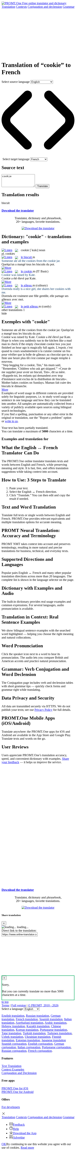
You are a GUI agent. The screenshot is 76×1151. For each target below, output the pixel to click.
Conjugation (45, 6)
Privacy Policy (43, 709)
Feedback (19, 1124)
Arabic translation (55, 1022)
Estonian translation (28, 1040)
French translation (27, 1019)
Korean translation (27, 1029)
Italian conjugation (29, 1047)
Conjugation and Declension (19, 1073)
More (5, 389)
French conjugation (40, 1050)
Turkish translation (34, 1033)
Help (16, 1129)
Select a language (12, 1009)
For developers (11, 1107)
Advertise (19, 1137)
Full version (18, 1005)
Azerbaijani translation (29, 1022)
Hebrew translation (13, 1026)
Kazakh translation (38, 1026)
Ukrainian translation (37, 1036)
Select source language (16, 81)
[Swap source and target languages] (38, 155)
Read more (27, 1147)
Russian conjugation (14, 1050)
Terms (5, 1005)
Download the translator (18, 210)
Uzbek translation (12, 1036)
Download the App (24, 1133)
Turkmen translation (59, 1033)
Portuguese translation (53, 1029)
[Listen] (7, 250)
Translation (8, 6)
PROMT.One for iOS (15, 1088)
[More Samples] (6, 267)
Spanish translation (51, 1019)
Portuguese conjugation (56, 1047)
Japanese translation (54, 1040)
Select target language (16, 159)
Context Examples (13, 1069)
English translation (13, 1015)
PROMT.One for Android (18, 1092)
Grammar (68, 6)
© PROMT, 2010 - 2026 (43, 1005)
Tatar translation (11, 1033)
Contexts (21, 6)
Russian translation (37, 1015)
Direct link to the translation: (19, 930)
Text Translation (11, 1066)
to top (5, 1001)
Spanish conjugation (14, 1043)
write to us (11, 421)
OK (4, 1144)
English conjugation (40, 1043)
